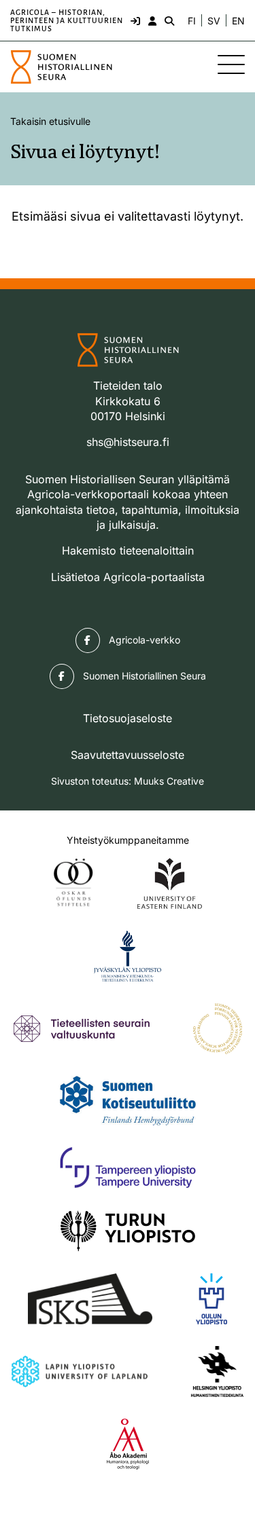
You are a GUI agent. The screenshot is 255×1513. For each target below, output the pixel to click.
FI (192, 21)
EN (238, 21)
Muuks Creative (169, 781)
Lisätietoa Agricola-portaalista (128, 577)
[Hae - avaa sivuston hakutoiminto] (168, 20)
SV (213, 21)
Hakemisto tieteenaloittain (128, 550)
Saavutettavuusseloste (127, 755)
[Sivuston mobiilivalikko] (231, 64)
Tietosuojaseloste (127, 718)
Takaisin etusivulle (50, 121)
